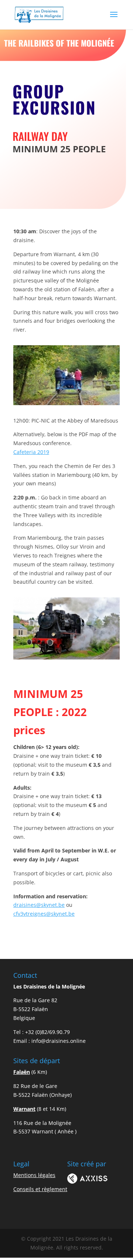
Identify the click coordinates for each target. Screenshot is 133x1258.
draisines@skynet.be (39, 904)
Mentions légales (34, 1175)
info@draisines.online (58, 1040)
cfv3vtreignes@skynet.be (44, 913)
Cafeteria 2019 (31, 451)
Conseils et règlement (40, 1189)
